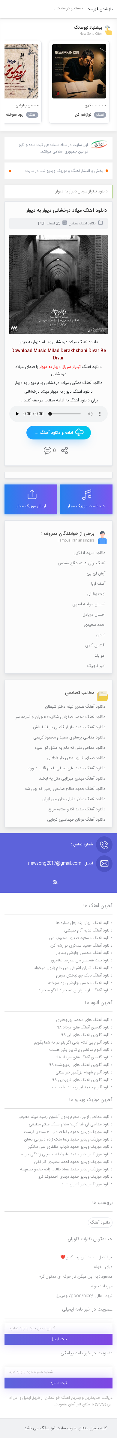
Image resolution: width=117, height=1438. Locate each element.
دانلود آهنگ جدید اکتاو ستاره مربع (76, 809)
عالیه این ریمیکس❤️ (86, 1257)
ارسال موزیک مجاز (31, 506)
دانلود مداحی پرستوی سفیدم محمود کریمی (69, 737)
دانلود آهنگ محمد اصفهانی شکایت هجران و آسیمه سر (60, 717)
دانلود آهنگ (100, 1222)
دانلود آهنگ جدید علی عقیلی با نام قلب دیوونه (66, 768)
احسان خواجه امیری (88, 604)
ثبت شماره (59, 1383)
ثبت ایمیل (59, 1339)
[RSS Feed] (58, 882)
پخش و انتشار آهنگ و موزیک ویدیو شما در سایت (64, 171)
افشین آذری (95, 645)
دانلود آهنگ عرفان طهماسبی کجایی (76, 819)
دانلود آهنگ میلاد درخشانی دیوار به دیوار (66, 211)
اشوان (100, 635)
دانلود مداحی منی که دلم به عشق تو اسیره (70, 747)
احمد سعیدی (94, 625)
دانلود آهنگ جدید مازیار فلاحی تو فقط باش (69, 727)
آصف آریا (98, 583)
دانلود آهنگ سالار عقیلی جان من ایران (73, 799)
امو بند (99, 655)
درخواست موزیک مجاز (86, 506)
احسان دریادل (94, 614)
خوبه (101, 1286)
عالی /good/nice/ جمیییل (84, 1296)
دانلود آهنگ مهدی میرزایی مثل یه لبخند (72, 778)
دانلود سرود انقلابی (89, 553)
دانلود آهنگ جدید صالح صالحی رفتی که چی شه (65, 789)
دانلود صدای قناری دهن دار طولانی (76, 758)
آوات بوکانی (96, 594)
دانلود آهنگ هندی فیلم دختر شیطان (75, 706)
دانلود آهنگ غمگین (82, 223)
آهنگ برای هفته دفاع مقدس (81, 563)
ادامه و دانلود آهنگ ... (54, 432)
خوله (103, 1267)
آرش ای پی (96, 573)
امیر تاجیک (96, 666)
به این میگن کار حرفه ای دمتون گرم (75, 1276)
